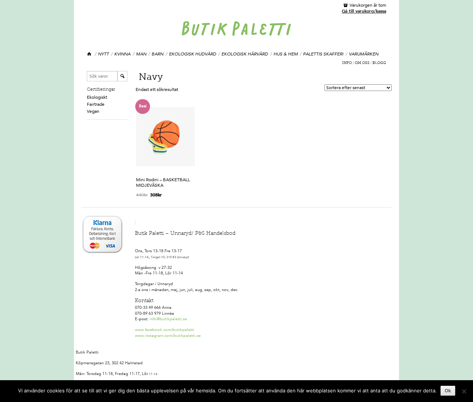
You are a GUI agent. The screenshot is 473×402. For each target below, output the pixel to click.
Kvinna (122, 54)
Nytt (103, 54)
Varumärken (363, 54)
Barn (157, 54)
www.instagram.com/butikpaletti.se (168, 335)
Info (347, 63)
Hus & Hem (285, 54)
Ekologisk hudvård (192, 54)
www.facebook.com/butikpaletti (164, 329)
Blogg (379, 63)
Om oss (362, 63)
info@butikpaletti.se (168, 319)
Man (141, 54)
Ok (448, 390)
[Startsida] (89, 54)
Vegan (93, 111)
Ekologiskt (97, 97)
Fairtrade (96, 104)
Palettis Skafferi (323, 54)
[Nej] (463, 391)
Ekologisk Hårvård (244, 54)
